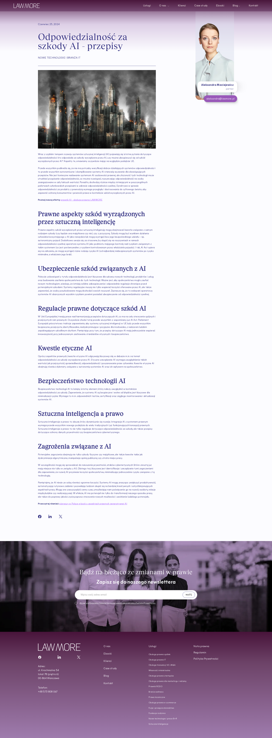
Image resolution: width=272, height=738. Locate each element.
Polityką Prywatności (145, 603)
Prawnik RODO (155, 687)
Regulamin (94, 603)
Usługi (147, 6)
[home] (27, 5)
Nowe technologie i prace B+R (163, 719)
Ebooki (220, 6)
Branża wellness (156, 692)
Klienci (182, 6)
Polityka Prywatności (206, 659)
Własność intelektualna (159, 671)
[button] (164, 5)
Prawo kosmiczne (157, 697)
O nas (107, 646)
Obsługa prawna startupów (161, 676)
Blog (106, 676)
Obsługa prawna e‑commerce (162, 703)
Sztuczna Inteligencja (158, 724)
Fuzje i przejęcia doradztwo (161, 708)
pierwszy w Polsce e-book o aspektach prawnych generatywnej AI (93, 504)
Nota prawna (201, 646)
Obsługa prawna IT (157, 660)
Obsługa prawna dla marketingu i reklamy (168, 681)
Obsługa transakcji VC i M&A (162, 665)
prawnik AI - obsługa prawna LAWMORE (81, 200)
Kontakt (253, 6)
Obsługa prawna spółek (160, 654)
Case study (201, 6)
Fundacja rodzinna (157, 713)
